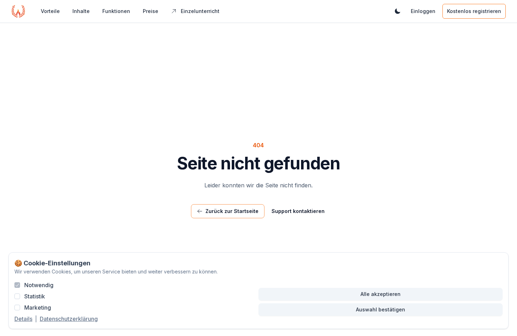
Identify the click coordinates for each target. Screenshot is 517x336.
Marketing (37, 307)
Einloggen (423, 11)
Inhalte (81, 11)
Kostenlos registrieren (474, 11)
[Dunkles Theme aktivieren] (397, 11)
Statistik (34, 296)
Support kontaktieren (298, 211)
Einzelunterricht (200, 11)
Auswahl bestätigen (380, 309)
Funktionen (116, 11)
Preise (150, 11)
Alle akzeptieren (380, 294)
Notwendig (38, 285)
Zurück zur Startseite (231, 211)
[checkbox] (17, 285)
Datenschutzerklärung (69, 318)
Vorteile (50, 11)
